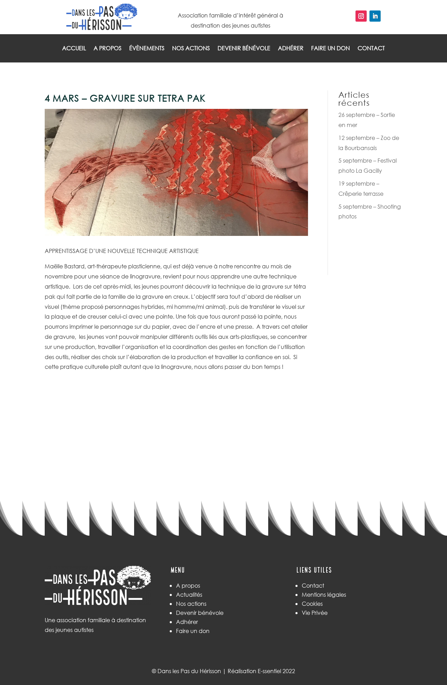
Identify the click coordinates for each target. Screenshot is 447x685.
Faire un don (330, 49)
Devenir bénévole (244, 49)
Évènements (146, 49)
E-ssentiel (269, 671)
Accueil (74, 49)
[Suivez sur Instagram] (361, 16)
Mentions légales (324, 594)
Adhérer (290, 49)
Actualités (189, 594)
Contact (371, 49)
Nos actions (191, 49)
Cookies (312, 603)
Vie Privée (315, 612)
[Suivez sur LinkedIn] (375, 16)
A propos (108, 49)
